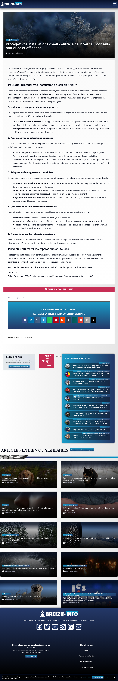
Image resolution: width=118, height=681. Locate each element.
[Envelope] (78, 627)
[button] (115, 4)
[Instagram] (71, 627)
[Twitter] (47, 627)
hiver (22, 298)
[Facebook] (39, 627)
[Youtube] (55, 627)
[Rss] (63, 627)
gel (18, 298)
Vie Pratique (12, 40)
